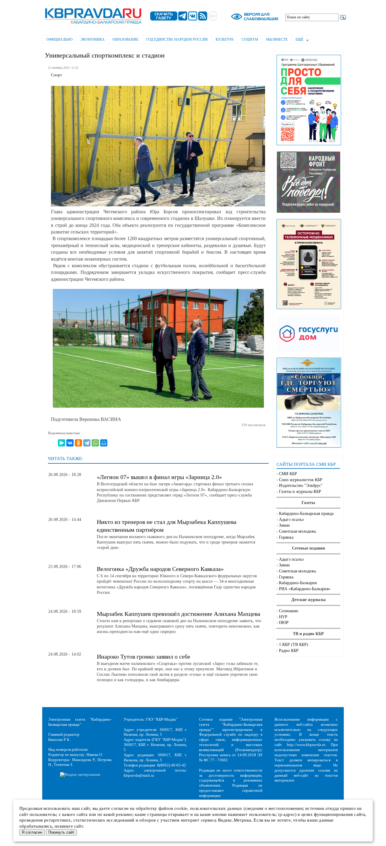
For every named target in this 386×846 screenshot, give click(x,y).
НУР (283, 617)
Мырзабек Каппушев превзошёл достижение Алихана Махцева (178, 613)
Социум (250, 39)
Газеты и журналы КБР (300, 491)
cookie (180, 808)
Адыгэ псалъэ (291, 519)
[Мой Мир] (103, 442)
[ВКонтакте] (70, 442)
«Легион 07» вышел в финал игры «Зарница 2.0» (159, 477)
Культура (225, 39)
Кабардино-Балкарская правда (306, 513)
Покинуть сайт (61, 832)
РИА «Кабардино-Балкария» (305, 589)
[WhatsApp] (95, 442)
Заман (284, 525)
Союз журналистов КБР (300, 480)
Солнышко (288, 611)
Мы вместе (277, 39)
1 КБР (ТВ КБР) (293, 644)
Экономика (93, 39)
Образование (125, 39)
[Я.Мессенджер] (61, 442)
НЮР (284, 622)
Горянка (286, 537)
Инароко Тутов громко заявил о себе (143, 656)
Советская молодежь (297, 531)
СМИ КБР (288, 474)
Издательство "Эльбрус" (301, 485)
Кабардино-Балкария (298, 583)
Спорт (56, 75)
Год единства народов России (177, 39)
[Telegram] (86, 442)
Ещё (297, 40)
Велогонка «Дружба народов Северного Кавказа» (160, 569)
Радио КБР (289, 650)
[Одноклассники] (78, 442)
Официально (59, 39)
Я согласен (32, 832)
